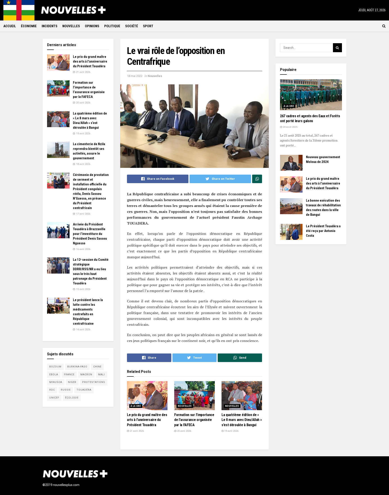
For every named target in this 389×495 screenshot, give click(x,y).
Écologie (72, 397)
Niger (72, 382)
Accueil (9, 26)
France (69, 374)
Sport (148, 26)
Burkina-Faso (77, 366)
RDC (52, 389)
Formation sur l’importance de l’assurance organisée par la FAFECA (194, 420)
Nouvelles (71, 26)
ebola (53, 374)
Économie (29, 26)
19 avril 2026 (231, 431)
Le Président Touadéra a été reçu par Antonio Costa (323, 231)
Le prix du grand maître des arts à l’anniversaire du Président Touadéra (147, 420)
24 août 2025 (289, 127)
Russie (66, 389)
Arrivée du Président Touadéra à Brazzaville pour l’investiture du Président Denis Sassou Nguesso (90, 233)
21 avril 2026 (136, 431)
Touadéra (84, 389)
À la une (136, 406)
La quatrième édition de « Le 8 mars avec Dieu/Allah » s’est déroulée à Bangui (242, 420)
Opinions (92, 26)
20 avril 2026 (183, 431)
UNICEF (54, 397)
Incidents (49, 26)
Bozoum (55, 366)
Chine (97, 366)
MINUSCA (55, 382)
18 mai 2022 (134, 76)
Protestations (93, 382)
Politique (112, 26)
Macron (86, 374)
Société (131, 26)
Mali (101, 374)
